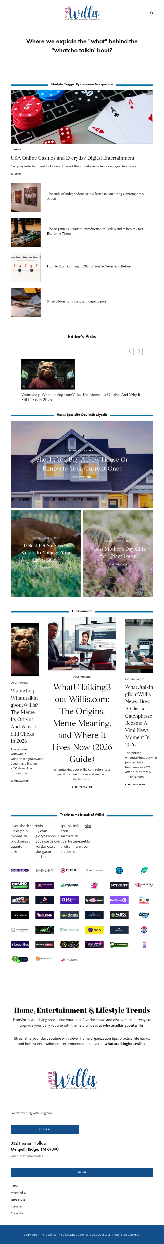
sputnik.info (69, 825)
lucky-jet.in (19, 831)
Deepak (47, 567)
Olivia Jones (119, 564)
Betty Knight (83, 477)
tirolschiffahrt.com (75, 846)
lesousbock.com (24, 825)
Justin (17, 174)
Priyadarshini (22, 780)
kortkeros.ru (45, 846)
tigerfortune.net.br (75, 841)
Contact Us (17, 1213)
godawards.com (48, 841)
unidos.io (67, 851)
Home (14, 1186)
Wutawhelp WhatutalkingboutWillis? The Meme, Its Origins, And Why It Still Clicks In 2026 (80, 397)
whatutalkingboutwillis (123, 1025)
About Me (16, 1206)
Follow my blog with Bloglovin (32, 1113)
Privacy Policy (18, 1192)
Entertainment (20, 682)
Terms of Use (18, 1199)
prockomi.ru (21, 841)
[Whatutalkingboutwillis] (82, 13)
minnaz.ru (19, 836)
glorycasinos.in (47, 836)
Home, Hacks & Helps (82, 450)
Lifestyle (16, 150)
